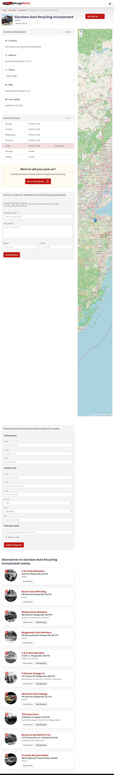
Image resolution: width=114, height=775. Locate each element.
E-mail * (43, 243)
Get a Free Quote (36, 181)
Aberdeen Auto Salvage (34, 693)
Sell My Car (93, 16)
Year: (6, 458)
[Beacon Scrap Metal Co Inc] (11, 739)
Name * (6, 243)
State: (6, 508)
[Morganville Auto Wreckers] (11, 636)
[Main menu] (110, 3)
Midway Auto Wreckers (34, 611)
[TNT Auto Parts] (11, 718)
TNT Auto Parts (30, 714)
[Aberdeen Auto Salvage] (11, 698)
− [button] (80, 35)
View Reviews (41, 622)
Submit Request (14, 545)
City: (5, 516)
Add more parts (13, 537)
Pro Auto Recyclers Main (35, 755)
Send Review (11, 254)
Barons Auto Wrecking (34, 591)
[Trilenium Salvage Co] (11, 677)
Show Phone (28, 581)
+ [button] (80, 31)
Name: (6, 474)
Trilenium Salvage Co (33, 673)
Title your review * (10, 213)
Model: (6, 450)
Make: (6, 441)
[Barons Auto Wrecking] (11, 595)
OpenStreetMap (100, 415)
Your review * (8, 224)
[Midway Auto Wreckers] (11, 616)
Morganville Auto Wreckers (36, 632)
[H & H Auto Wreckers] (11, 575)
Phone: (6, 482)
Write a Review (22, 23)
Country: (7, 499)
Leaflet (92, 415)
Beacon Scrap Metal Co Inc (36, 734)
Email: (6, 491)
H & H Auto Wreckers (33, 571)
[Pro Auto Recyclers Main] (11, 759)
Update (68, 32)
